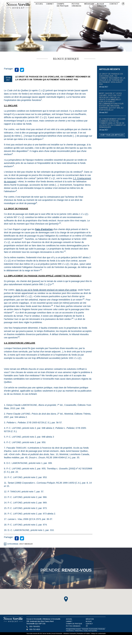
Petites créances (73, 626)
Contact (114, 4)
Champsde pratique (63, 5)
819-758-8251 (34, 626)
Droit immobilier (26, 544)
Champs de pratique (74, 623)
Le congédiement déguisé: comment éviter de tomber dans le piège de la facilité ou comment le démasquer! (112, 123)
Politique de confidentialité (98, 633)
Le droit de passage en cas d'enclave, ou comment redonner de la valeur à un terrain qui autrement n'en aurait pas (112, 79)
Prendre (66, 570)
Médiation (89, 4)
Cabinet (50, 4)
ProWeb (87, 633)
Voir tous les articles (112, 135)
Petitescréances (76, 5)
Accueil (39, 4)
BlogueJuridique (101, 5)
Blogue (89, 621)
